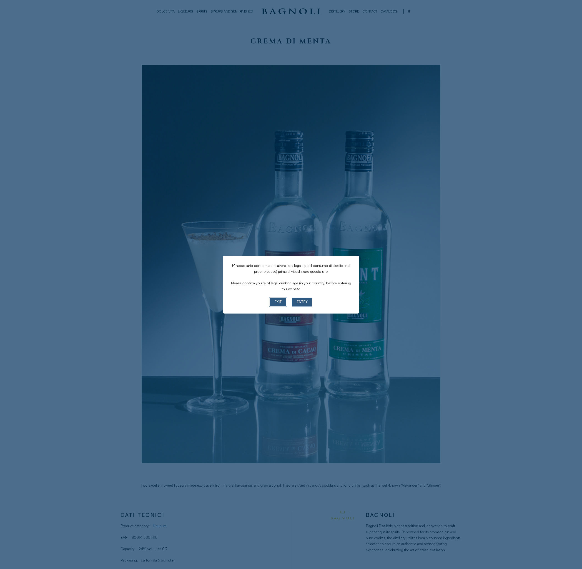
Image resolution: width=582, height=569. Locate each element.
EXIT (278, 302)
